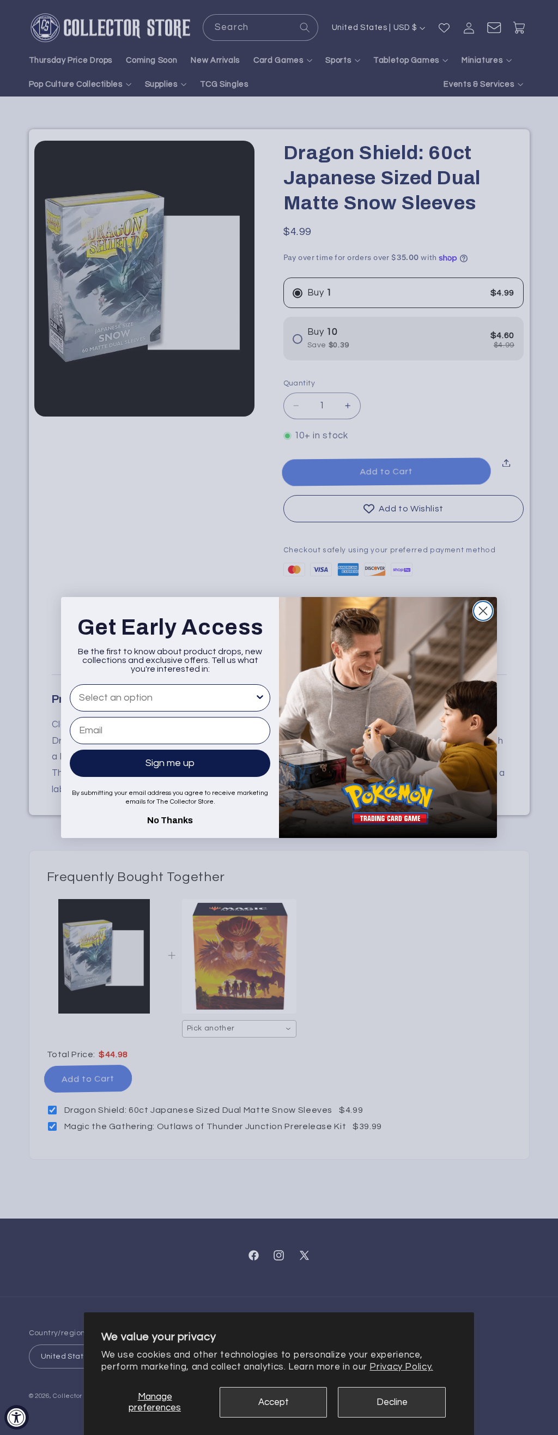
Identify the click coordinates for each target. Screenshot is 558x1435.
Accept (273, 1402)
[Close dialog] (483, 610)
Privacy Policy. (401, 1367)
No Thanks (170, 819)
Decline (392, 1402)
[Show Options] (259, 698)
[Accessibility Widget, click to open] (16, 1417)
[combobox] (166, 698)
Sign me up (170, 763)
